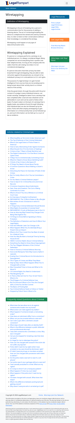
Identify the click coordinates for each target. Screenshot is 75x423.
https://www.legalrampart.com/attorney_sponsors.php (23, 410)
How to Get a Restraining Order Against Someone (27, 147)
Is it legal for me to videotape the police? (24, 340)
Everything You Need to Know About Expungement (27, 243)
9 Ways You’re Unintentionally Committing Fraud (27, 158)
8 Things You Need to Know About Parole (24, 164)
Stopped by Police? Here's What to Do (23, 291)
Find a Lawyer (56, 23)
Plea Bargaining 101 (17, 274)
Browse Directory (57, 48)
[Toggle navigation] (66, 3)
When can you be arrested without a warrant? (26, 318)
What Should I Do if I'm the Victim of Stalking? (26, 149)
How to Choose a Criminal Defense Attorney (25, 250)
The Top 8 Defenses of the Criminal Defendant (26, 140)
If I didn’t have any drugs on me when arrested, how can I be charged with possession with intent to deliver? (27, 353)
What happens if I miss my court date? (23, 371)
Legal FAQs (55, 27)
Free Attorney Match (58, 46)
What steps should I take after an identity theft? (26, 325)
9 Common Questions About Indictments (24, 186)
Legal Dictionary (56, 25)
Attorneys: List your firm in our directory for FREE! (59, 68)
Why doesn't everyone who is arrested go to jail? (27, 386)
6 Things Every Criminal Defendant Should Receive (27, 206)
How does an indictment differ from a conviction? (27, 316)
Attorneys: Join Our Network (53, 395)
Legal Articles (55, 29)
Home (7, 8)
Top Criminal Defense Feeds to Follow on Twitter (27, 289)
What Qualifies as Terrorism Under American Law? (27, 138)
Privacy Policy (52, 403)
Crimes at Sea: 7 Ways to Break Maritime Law (25, 151)
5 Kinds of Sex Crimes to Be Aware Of (23, 162)
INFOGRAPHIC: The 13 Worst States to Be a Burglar (27, 199)
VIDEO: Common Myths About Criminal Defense (26, 241)
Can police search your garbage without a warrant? (28, 362)
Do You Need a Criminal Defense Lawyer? (24, 180)
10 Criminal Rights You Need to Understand (25, 271)
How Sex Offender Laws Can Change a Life (24, 226)
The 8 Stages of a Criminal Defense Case (24, 280)
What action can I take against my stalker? (24, 310)
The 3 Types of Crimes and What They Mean (25, 261)
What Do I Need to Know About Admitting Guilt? (26, 160)
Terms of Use (42, 403)
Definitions (13, 8)
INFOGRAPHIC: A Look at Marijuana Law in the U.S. (27, 210)
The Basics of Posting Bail (19, 287)
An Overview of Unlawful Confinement (23, 197)
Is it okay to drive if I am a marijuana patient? (25, 369)
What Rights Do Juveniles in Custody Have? (25, 208)
